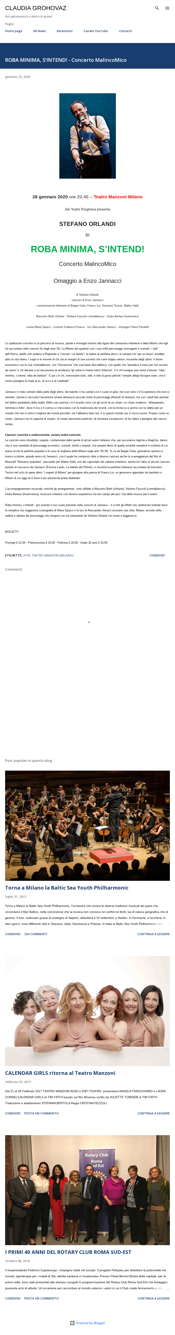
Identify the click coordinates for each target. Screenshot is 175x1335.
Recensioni (65, 31)
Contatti (125, 31)
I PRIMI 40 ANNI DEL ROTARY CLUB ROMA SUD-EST (68, 1251)
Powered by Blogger (90, 1323)
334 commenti (35, 934)
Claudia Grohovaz (35, 8)
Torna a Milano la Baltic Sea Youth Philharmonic (66, 887)
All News (39, 31)
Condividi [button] (157, 555)
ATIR (26, 555)
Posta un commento (41, 1113)
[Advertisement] (87, 715)
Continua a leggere (153, 934)
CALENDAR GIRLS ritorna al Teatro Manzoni (60, 1072)
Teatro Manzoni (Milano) (52, 555)
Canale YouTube (96, 31)
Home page (13, 31)
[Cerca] (157, 7)
